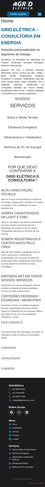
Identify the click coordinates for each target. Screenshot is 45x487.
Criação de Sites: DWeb (36, 483)
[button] (18, 14)
